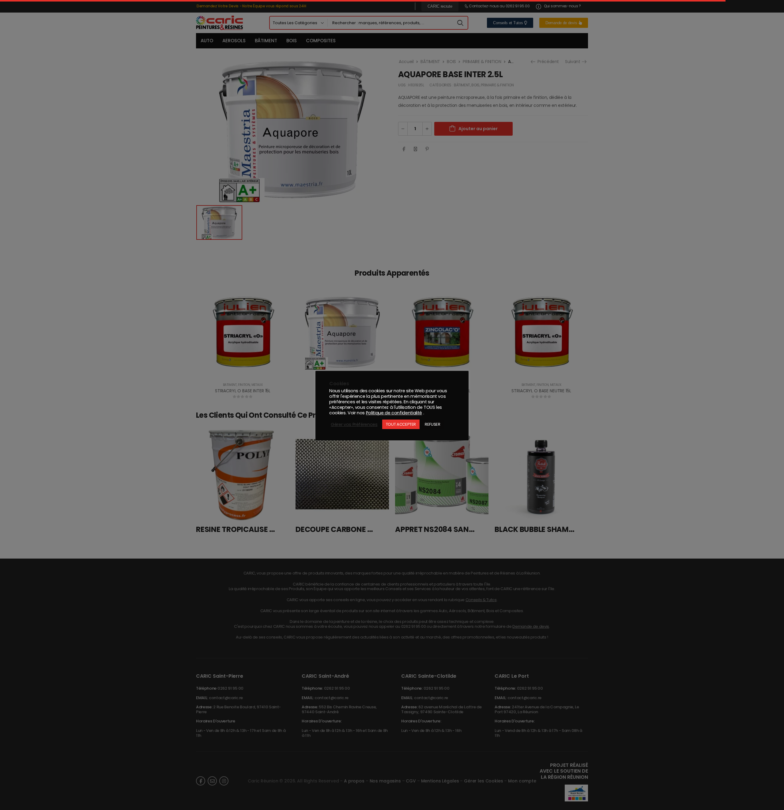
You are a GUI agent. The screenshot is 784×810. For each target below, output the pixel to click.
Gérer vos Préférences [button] (354, 424)
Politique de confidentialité (394, 413)
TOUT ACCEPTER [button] (401, 424)
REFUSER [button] (432, 424)
